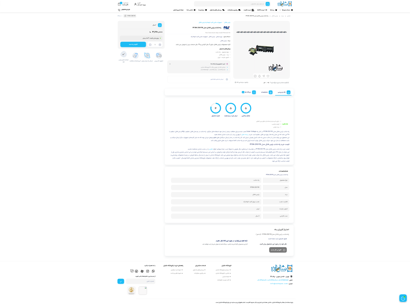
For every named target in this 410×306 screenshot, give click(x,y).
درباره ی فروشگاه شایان (222, 270)
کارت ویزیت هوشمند (223, 280)
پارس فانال (275, 16)
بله (268, 82)
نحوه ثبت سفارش (176, 270)
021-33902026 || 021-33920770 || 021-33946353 (272, 280)
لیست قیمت (247, 10)
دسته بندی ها (286, 10)
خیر (264, 82)
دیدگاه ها (248, 92)
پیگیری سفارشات (233, 10)
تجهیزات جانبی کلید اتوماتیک (199, 37)
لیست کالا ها (260, 10)
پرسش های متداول (215, 10)
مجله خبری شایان (178, 10)
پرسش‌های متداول (198, 270)
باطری (211, 149)
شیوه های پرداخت (176, 273)
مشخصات (264, 92)
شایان (288, 16)
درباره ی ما (201, 10)
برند (282, 16)
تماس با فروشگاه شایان (222, 273)
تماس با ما (190, 10)
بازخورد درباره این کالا (242, 82)
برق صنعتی (219, 37)
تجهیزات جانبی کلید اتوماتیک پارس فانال (210, 22)
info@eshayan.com (279, 284)
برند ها (272, 10)
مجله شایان (225, 277)
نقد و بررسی (282, 92)
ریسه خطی (245, 135)
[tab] (283, 92)
